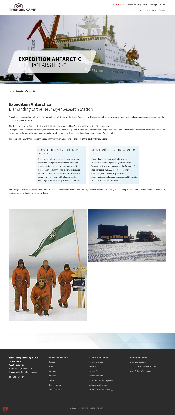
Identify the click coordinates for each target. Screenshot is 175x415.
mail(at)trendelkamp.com (26, 372)
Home (11, 91)
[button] (5, 410)
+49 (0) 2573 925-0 (24, 368)
